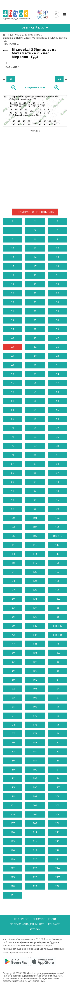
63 (57, 401)
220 (35, 859)
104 (35, 526)
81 (57, 455)
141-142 (57, 625)
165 (12, 697)
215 (57, 841)
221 (57, 859)
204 (12, 814)
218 (57, 850)
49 (12, 365)
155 (57, 661)
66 (57, 410)
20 (35, 275)
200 (57, 796)
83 (35, 464)
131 (35, 598)
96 (57, 500)
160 (35, 679)
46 (12, 356)
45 (57, 347)
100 (12, 517)
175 (35, 724)
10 (12, 248)
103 (12, 526)
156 (12, 670)
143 (12, 634)
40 (12, 338)
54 (57, 374)
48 (57, 356)
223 (35, 868)
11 (35, 248)
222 (12, 868)
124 (12, 580)
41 (35, 338)
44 (35, 347)
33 (57, 311)
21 (57, 275)
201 (12, 805)
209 (57, 823)
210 (12, 832)
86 (35, 473)
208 (35, 823)
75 (57, 437)
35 (35, 320)
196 (35, 787)
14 (35, 257)
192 (12, 778)
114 (12, 553)
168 (12, 706)
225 (12, 877)
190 (35, 769)
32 (35, 311)
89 (35, 482)
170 (57, 706)
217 (35, 850)
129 (57, 589)
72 (57, 428)
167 (57, 697)
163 (35, 688)
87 (57, 473)
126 (57, 580)
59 (35, 392)
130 (12, 598)
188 (57, 760)
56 (35, 383)
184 (35, 751)
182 (57, 742)
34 (12, 320)
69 (57, 419)
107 (35, 536)
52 (12, 374)
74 (35, 437)
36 (57, 320)
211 (35, 832)
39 (57, 329)
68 (35, 419)
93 (57, 491)
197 (57, 787)
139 (12, 625)
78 (57, 446)
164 (57, 688)
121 (12, 571)
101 (35, 517)
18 (57, 266)
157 (35, 670)
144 (35, 634)
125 (35, 580)
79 (12, 455)
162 (12, 688)
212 (57, 832)
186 (12, 760)
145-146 (57, 634)
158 (57, 670)
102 (57, 517)
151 (35, 652)
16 (12, 266)
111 (12, 545)
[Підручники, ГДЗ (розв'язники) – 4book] (4, 34)
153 (12, 661)
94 (12, 500)
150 (12, 652)
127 (12, 589)
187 (35, 760)
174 (12, 724)
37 (12, 329)
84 (57, 464)
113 (57, 545)
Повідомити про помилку (35, 212)
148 (35, 643)
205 (35, 814)
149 (57, 643)
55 (12, 383)
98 (35, 508)
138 (57, 616)
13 (12, 257)
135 (57, 607)
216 (12, 850)
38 (35, 329)
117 (57, 553)
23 (35, 284)
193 (35, 778)
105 (57, 526)
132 (57, 598)
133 (12, 607)
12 (57, 248)
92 (35, 491)
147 (12, 643)
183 (12, 751)
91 (12, 491)
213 (12, 841)
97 (12, 508)
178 (35, 733)
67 (12, 419)
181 (35, 742)
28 (12, 302)
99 (57, 508)
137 (35, 616)
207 (12, 823)
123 (57, 571)
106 (12, 536)
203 (57, 805)
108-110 (57, 536)
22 (12, 284)
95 (35, 500)
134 (35, 607)
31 (12, 311)
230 (57, 886)
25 (12, 293)
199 (35, 796)
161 (57, 679)
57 (57, 383)
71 (35, 428)
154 (35, 661)
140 (35, 625)
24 (57, 284)
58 (12, 392)
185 (57, 751)
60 (57, 392)
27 (57, 293)
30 (57, 302)
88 (12, 482)
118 (12, 562)
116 (35, 553)
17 (35, 266)
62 (35, 401)
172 (35, 715)
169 (35, 706)
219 (12, 859)
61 (12, 401)
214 (35, 841)
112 (35, 545)
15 (57, 257)
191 (57, 769)
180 (12, 742)
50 (35, 365)
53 (35, 374)
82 (12, 464)
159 (12, 679)
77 (35, 446)
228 (12, 886)
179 (57, 733)
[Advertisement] (35, 167)
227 (57, 877)
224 (57, 868)
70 (12, 428)
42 (57, 338)
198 (12, 796)
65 (35, 410)
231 (12, 895)
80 (35, 455)
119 (35, 562)
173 (57, 715)
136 (12, 616)
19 (12, 275)
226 (35, 877)
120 (57, 562)
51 (57, 365)
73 (12, 437)
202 (35, 805)
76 (12, 446)
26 (35, 293)
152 (57, 652)
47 (35, 356)
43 (12, 347)
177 (12, 733)
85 (12, 473)
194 (57, 778)
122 (35, 571)
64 (12, 410)
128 (35, 589)
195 (12, 787)
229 (35, 886)
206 (57, 814)
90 (57, 482)
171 (12, 715)
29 (35, 302)
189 (12, 769)
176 (57, 724)
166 (35, 697)
